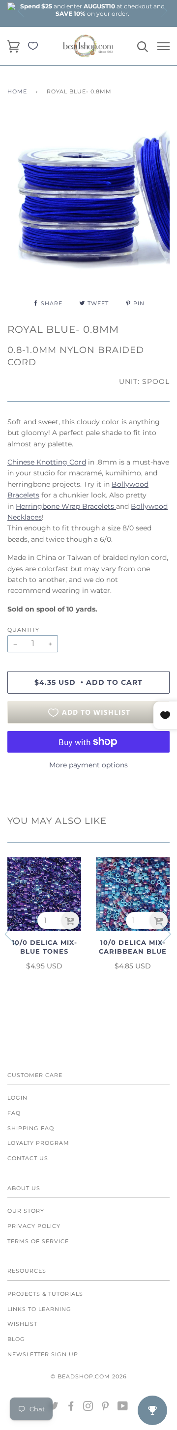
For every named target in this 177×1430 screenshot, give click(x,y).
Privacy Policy (33, 1226)
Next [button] (163, 11)
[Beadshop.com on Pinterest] (105, 1407)
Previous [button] (21, 11)
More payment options (88, 764)
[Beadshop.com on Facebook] (71, 1407)
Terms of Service (38, 1241)
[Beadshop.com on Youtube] (123, 1407)
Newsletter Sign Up (42, 1354)
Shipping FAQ (30, 1128)
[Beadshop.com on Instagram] (88, 1407)
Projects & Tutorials (45, 1293)
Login (17, 1097)
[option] (92, 9)
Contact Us (27, 1158)
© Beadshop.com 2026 (89, 1376)
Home (17, 91)
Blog (16, 1339)
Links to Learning (39, 1309)
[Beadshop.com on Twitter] (54, 1407)
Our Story (25, 1210)
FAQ (14, 1112)
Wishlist (22, 1323)
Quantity (23, 629)
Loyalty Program (38, 1142)
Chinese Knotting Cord (46, 462)
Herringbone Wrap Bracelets (66, 506)
